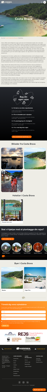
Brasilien (16, 38)
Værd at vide (27, 362)
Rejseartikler (27, 364)
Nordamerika (16, 371)
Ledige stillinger (28, 366)
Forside (6, 38)
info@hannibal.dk (41, 349)
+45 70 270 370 (8, 349)
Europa (14, 360)
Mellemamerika (16, 375)
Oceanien (15, 373)
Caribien (15, 365)
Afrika (14, 367)
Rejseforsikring (39, 362)
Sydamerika (11, 38)
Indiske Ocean (16, 369)
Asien (14, 362)
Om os (26, 360)
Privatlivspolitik (32, 385)
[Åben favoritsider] (41, 2)
